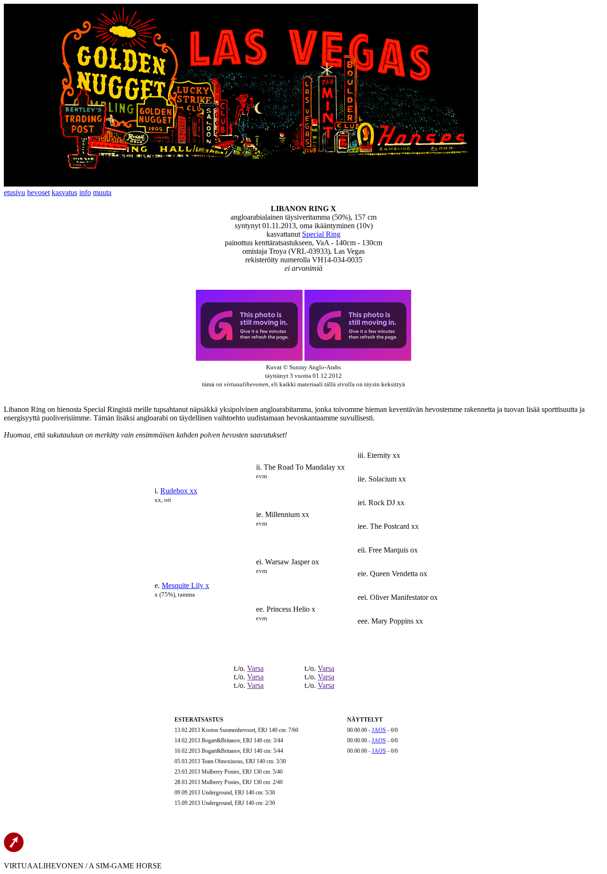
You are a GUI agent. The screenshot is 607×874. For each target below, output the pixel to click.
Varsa (255, 668)
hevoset (38, 192)
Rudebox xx (178, 491)
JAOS (379, 730)
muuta (102, 192)
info (85, 192)
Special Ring (321, 234)
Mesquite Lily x (185, 585)
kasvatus (64, 192)
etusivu (14, 192)
